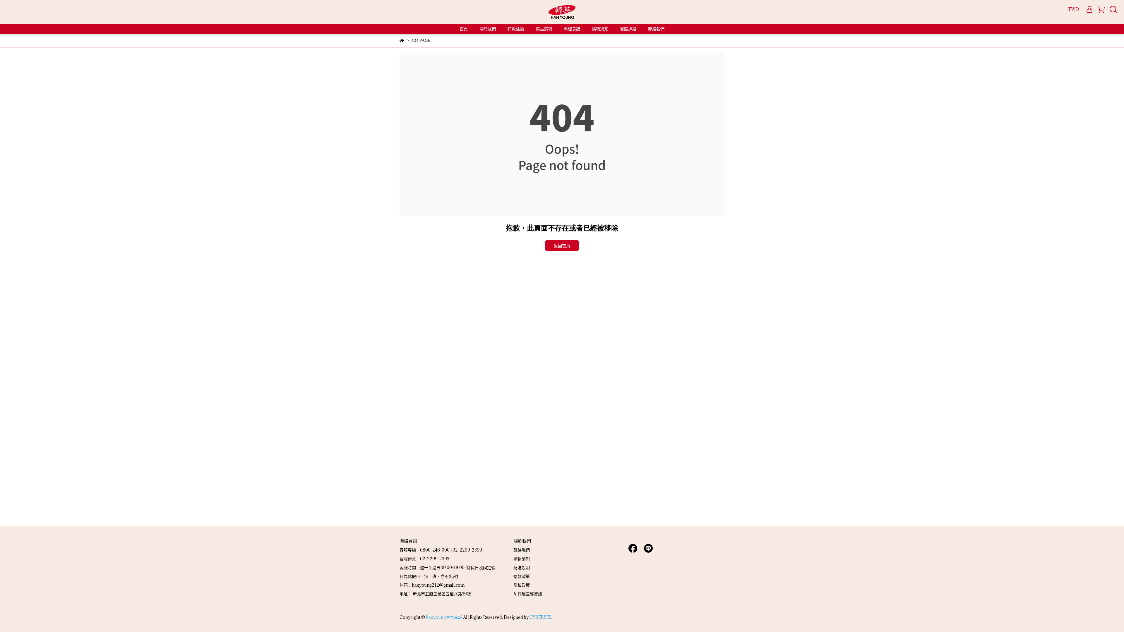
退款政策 (521, 576)
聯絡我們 (656, 29)
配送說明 (521, 567)
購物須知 (600, 29)
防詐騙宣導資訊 (527, 594)
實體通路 (628, 29)
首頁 (464, 29)
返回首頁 (562, 245)
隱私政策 (521, 585)
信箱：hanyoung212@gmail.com (432, 585)
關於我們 (487, 29)
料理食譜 (572, 29)
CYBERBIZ (540, 617)
